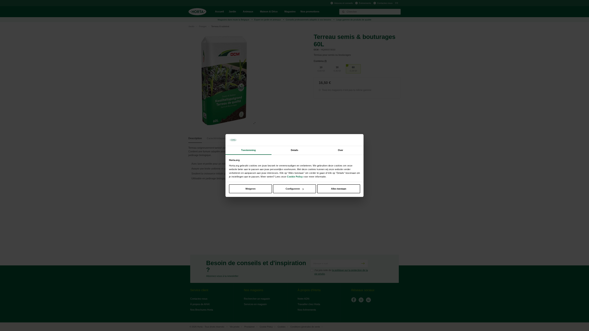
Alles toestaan (338, 188)
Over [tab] (340, 150)
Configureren (293, 188)
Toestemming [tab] (248, 150)
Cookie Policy (295, 176)
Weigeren (250, 188)
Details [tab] (294, 150)
